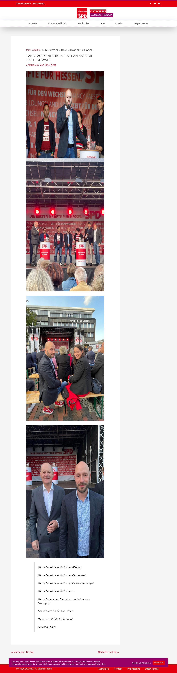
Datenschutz (151, 668)
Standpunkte (83, 23)
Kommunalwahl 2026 (57, 23)
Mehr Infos (100, 664)
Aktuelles (119, 23)
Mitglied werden (141, 23)
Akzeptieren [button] (158, 662)
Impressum (133, 668)
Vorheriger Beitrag (22, 652)
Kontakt (118, 668)
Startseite (33, 23)
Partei (102, 23)
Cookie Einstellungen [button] (141, 663)
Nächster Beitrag (108, 652)
